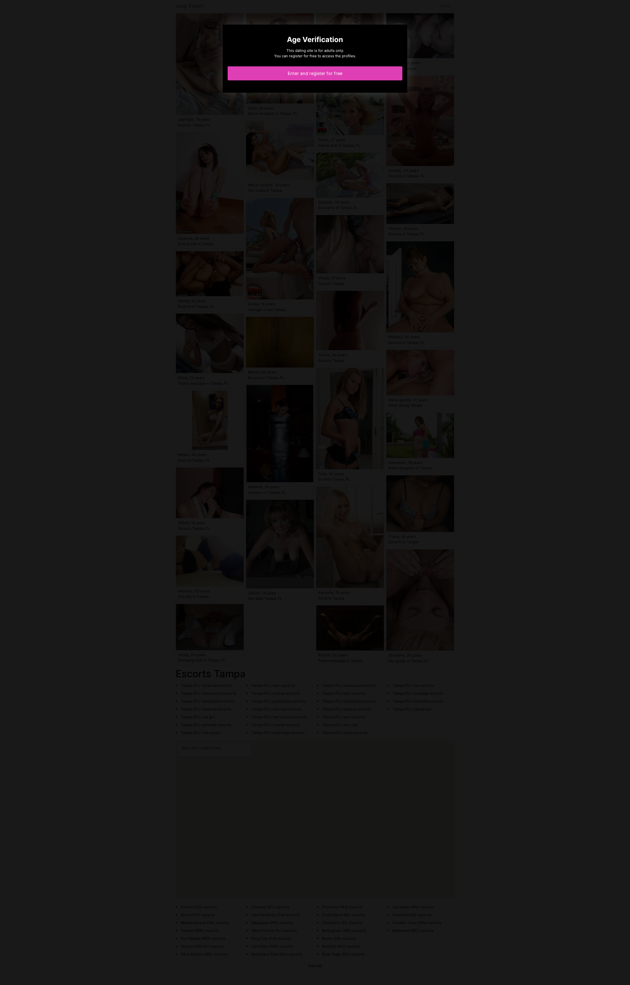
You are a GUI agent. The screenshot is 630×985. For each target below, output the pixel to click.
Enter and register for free (315, 73)
